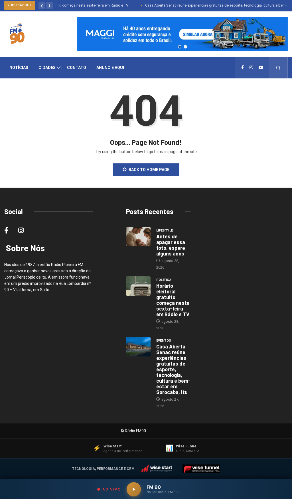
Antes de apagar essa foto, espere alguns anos (170, 245)
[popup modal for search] (278, 67)
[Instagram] (251, 67)
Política (164, 280)
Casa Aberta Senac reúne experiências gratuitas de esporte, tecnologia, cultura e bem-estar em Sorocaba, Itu (173, 369)
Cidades (47, 67)
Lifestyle (164, 230)
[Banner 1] (179, 46)
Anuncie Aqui (110, 67)
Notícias (18, 67)
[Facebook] (242, 67)
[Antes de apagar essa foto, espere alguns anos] (138, 237)
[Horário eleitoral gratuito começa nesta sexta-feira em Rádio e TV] (138, 286)
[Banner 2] (185, 46)
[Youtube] (261, 67)
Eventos (163, 340)
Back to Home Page (149, 169)
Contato (76, 67)
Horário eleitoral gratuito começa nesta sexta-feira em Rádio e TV (67, 5)
